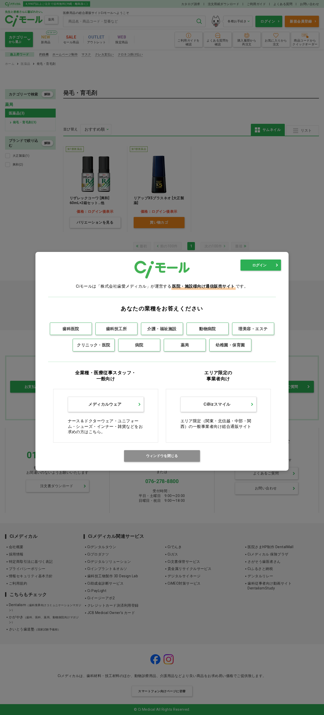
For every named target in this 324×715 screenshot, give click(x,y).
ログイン (259, 265)
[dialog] (162, 361)
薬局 (185, 345)
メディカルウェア (105, 404)
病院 (139, 345)
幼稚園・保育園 (230, 345)
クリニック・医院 (93, 345)
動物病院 (207, 328)
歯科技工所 (116, 328)
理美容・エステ (253, 328)
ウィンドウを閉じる (162, 456)
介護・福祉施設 (161, 328)
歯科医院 (71, 328)
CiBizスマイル (217, 404)
